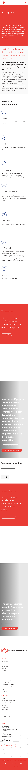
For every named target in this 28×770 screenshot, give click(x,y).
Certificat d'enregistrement (16, 767)
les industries (4, 666)
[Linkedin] (2, 740)
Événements (4, 709)
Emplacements (5, 707)
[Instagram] (9, 740)
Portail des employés (6, 716)
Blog (2, 689)
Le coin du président (6, 686)
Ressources (4, 691)
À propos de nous (5, 678)
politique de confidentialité (16, 763)
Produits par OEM (5, 664)
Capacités (3, 668)
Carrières (3, 705)
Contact (3, 698)
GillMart (3, 670)
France (3, 78)
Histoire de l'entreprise (7, 680)
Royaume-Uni (12, 78)
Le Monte (20, 72)
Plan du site (5, 763)
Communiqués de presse (7, 684)
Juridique (5, 767)
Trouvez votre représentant (8, 700)
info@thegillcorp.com (7, 736)
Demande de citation (6, 703)
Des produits (4, 661)
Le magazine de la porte (7, 682)
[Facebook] (4, 740)
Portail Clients (4, 719)
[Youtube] (7, 740)
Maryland (20, 76)
